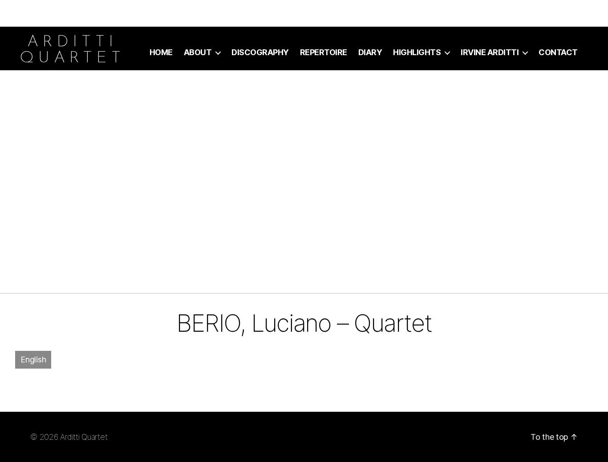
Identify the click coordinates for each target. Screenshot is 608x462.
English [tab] (33, 359)
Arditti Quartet (83, 437)
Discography (260, 52)
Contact (558, 52)
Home (161, 52)
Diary (370, 52)
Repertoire (323, 52)
